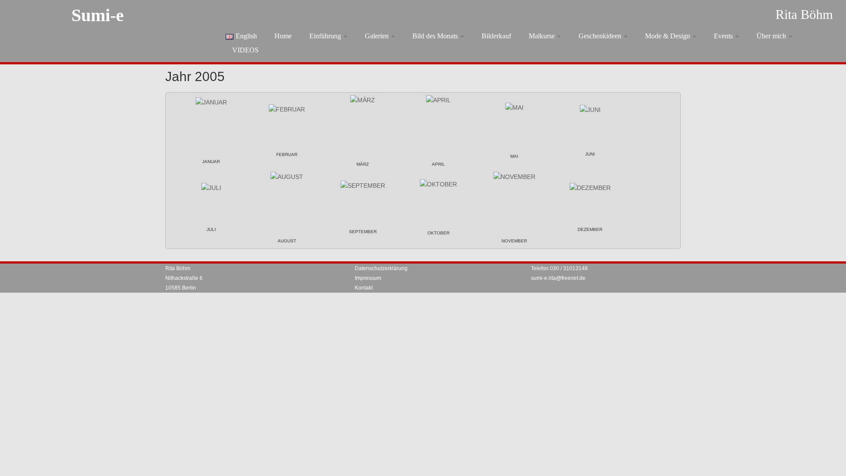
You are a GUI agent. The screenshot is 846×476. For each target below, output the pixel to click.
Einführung (326, 36)
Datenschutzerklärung (381, 268)
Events (724, 36)
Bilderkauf (496, 36)
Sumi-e (97, 15)
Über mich (772, 36)
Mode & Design (668, 36)
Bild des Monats (436, 36)
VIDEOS (245, 50)
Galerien (377, 36)
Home (283, 36)
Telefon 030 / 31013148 (559, 268)
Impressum (368, 278)
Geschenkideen (601, 36)
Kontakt (364, 288)
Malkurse (543, 36)
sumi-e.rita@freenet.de (558, 278)
